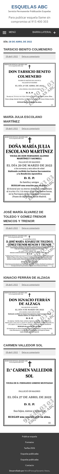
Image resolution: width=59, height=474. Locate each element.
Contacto (29, 465)
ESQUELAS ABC (29, 6)
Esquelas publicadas (30, 454)
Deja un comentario (31, 56)
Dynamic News (42, 470)
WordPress (29, 470)
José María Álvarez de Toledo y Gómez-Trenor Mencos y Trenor (24, 216)
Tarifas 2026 (29, 448)
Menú (12, 32)
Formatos (29, 442)
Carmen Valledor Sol (23, 345)
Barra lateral (42, 32)
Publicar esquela (29, 436)
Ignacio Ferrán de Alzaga (26, 277)
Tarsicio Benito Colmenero (27, 49)
